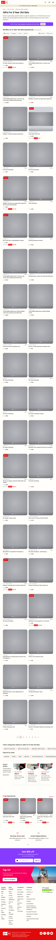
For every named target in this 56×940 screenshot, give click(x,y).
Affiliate (29, 901)
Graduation (20, 896)
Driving (10, 895)
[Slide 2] (13, 94)
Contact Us (30, 892)
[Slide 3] (14, 94)
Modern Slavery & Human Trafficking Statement (31, 907)
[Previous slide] (1, 6)
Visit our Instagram (9, 879)
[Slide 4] (41, 165)
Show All (51, 796)
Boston (3, 899)
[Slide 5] (42, 165)
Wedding (19, 894)
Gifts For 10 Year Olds (23, 748)
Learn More (35, 5)
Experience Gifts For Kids (38, 748)
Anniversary (20, 892)
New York (26, 756)
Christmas (20, 911)
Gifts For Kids (10, 9)
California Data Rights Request (19, 936)
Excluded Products (32, 911)
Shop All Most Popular (11, 922)
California (6, 756)
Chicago (3, 902)
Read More (5, 19)
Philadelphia (4, 914)
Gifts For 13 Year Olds (9, 748)
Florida (13, 756)
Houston (3, 908)
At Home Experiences (37, 756)
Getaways (11, 910)
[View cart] (49, 2)
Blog (28, 896)
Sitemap (29, 916)
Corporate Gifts (31, 899)
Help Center (6, 774)
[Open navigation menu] (53, 2)
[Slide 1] (12, 94)
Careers (29, 894)
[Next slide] (54, 6)
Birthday (19, 889)
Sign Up (37, 860)
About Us (29, 889)
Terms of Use (15, 934)
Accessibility (30, 903)
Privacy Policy (23, 934)
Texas (19, 756)
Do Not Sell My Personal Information (20, 935)
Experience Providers (32, 914)
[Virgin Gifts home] (4, 2)
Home (4, 9)
